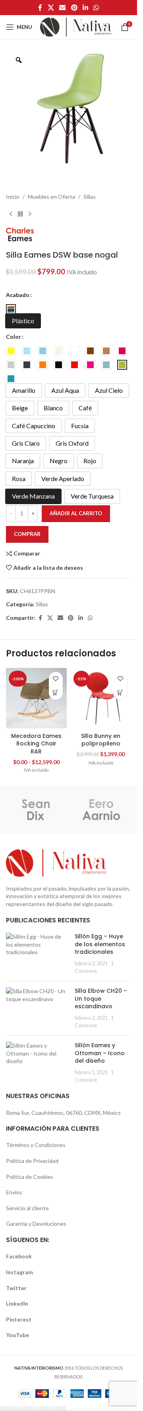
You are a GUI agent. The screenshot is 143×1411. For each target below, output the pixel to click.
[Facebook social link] (40, 8)
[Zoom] (19, 60)
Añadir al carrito (76, 513)
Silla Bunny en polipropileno (100, 740)
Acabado (17, 294)
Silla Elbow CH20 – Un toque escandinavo (101, 998)
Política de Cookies (29, 1176)
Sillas (89, 196)
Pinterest (18, 1319)
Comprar (27, 534)
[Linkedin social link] (85, 8)
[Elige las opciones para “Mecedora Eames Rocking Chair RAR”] (56, 693)
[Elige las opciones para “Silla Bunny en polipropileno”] (120, 693)
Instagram (19, 1272)
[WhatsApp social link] (96, 8)
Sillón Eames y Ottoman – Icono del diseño (100, 1053)
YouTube (17, 1334)
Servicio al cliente (27, 1208)
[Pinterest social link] (74, 8)
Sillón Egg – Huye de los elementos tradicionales (100, 944)
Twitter (16, 1288)
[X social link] (50, 8)
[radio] (11, 309)
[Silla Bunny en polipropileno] (101, 698)
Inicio (12, 196)
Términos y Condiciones (36, 1144)
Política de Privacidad (32, 1160)
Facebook (19, 1256)
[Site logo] (75, 26)
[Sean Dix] (36, 809)
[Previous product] (10, 214)
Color (13, 336)
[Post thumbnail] (37, 954)
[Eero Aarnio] (101, 809)
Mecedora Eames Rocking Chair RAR (36, 743)
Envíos (14, 1192)
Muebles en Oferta (51, 196)
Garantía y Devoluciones (36, 1223)
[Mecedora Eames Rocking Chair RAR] (36, 698)
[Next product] (30, 214)
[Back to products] (20, 214)
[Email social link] (62, 8)
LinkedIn (17, 1303)
